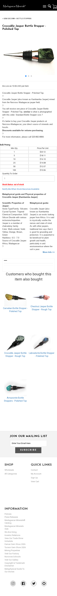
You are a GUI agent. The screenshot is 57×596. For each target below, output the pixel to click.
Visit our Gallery (11, 560)
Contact (34, 470)
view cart (35, 481)
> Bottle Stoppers (23, 19)
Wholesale (9, 470)
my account (36, 474)
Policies (8, 514)
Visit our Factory (12, 553)
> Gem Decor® (8, 19)
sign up (34, 478)
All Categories (11, 474)
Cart (54, 6)
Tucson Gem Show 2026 (15, 547)
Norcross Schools (13, 556)
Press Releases (11, 517)
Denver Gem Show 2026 (15, 544)
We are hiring (11, 532)
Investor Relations (12, 535)
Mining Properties (12, 550)
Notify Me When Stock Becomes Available (20, 189)
